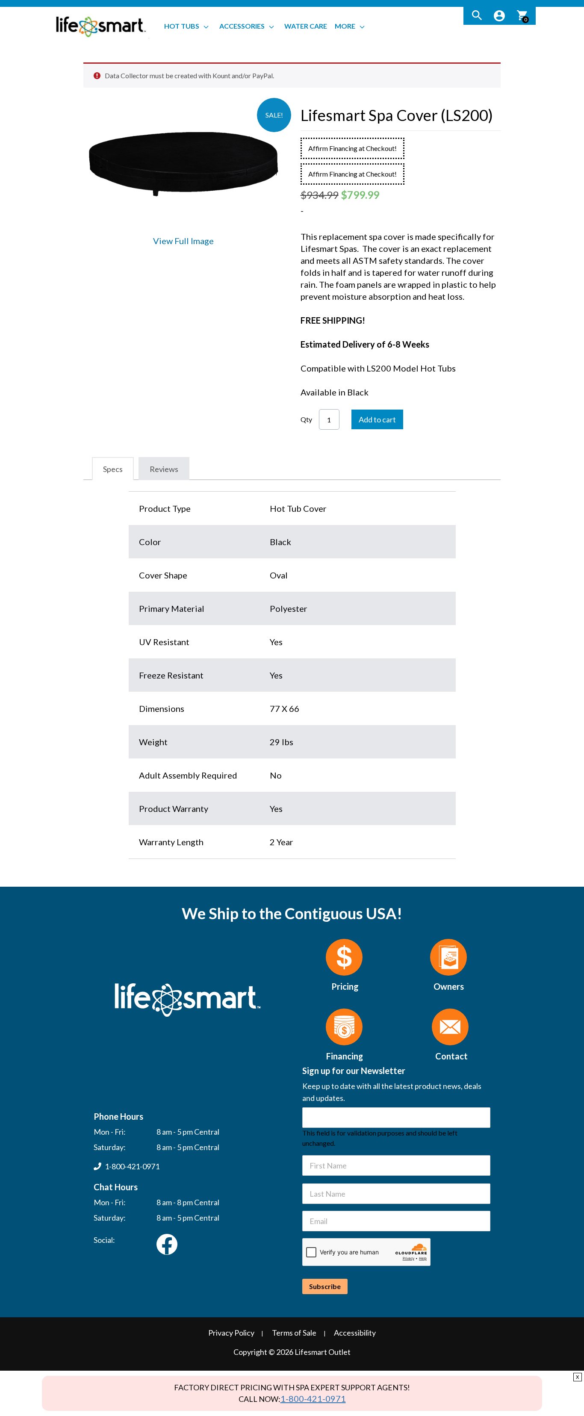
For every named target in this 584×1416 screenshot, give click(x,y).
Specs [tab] (113, 469)
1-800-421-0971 (313, 1398)
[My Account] (499, 15)
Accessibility (355, 1332)
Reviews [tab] (164, 469)
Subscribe (325, 1286)
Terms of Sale (294, 1332)
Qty (306, 419)
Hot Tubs (181, 26)
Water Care (305, 26)
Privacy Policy (231, 1332)
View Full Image (183, 241)
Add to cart (377, 419)
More (345, 26)
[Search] (477, 15)
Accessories (242, 26)
